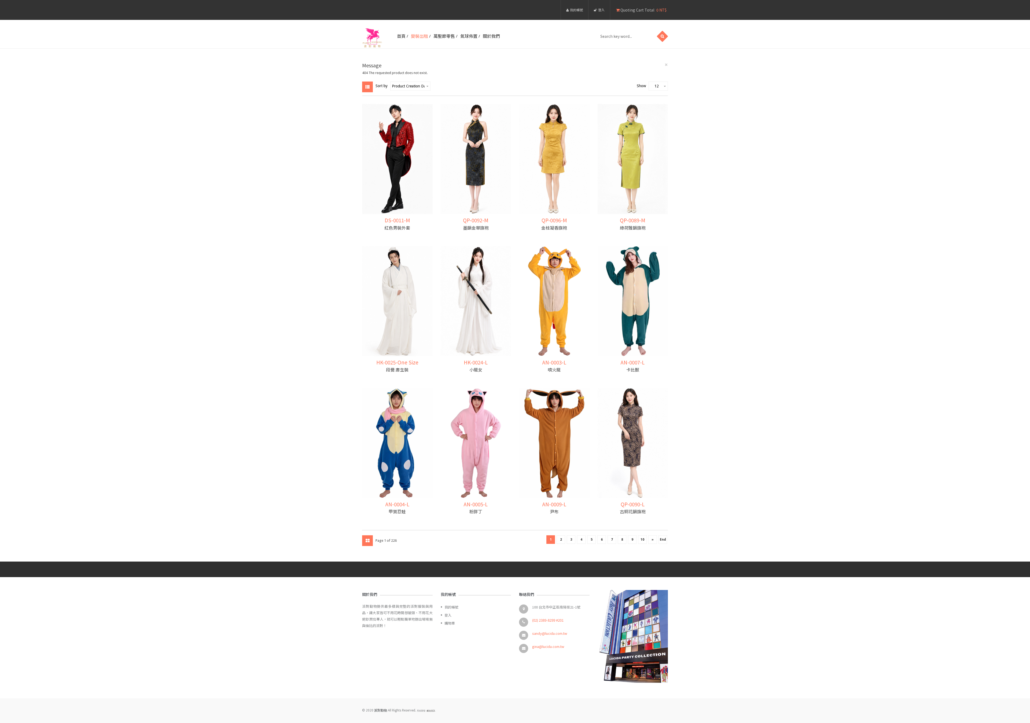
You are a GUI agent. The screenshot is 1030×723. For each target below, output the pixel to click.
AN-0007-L (633, 362)
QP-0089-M (632, 220)
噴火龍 (554, 369)
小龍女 (475, 369)
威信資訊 (430, 711)
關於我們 (491, 36)
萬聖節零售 (444, 36)
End (663, 539)
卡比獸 (632, 369)
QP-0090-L (633, 504)
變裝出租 (419, 36)
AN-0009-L (554, 504)
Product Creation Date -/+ (408, 86)
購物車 (449, 623)
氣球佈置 (468, 36)
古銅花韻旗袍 (633, 511)
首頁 (401, 36)
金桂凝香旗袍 (554, 227)
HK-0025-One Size (397, 362)
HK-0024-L (476, 362)
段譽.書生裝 (397, 369)
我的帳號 (576, 10)
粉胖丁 (475, 511)
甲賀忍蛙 (397, 511)
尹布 (554, 511)
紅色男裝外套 (397, 227)
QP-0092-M (475, 220)
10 (642, 539)
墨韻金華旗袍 (476, 227)
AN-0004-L (397, 504)
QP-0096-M (554, 220)
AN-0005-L (476, 504)
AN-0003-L (554, 362)
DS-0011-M (397, 220)
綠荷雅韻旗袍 (633, 227)
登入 (601, 10)
